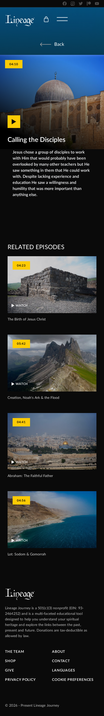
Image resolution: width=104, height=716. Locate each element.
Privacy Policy (20, 680)
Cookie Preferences (73, 680)
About (58, 652)
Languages (63, 670)
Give (9, 670)
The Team (14, 652)
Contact (61, 661)
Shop (10, 661)
